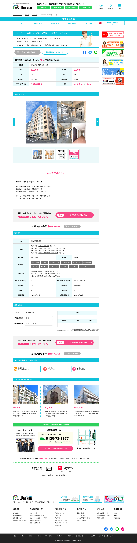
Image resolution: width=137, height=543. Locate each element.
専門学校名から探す (18, 515)
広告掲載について (82, 536)
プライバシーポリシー (47, 536)
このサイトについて (34, 536)
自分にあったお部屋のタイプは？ (38, 518)
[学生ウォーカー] (22, 7)
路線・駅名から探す (18, 518)
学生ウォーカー (22, 497)
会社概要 (92, 536)
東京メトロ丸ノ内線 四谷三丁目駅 (48, 248)
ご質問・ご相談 (100, 518)
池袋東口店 (117, 518)
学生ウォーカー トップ (17, 15)
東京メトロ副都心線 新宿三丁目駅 (48, 253)
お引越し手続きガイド (35, 520)
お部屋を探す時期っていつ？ (37, 515)
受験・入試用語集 (81, 520)
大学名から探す (16, 513)
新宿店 (116, 515)
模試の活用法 (80, 513)
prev (14, 122)
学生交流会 (57, 518)
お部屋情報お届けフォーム (103, 515)
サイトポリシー (61, 536)
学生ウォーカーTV (59, 513)
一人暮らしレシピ (59, 525)
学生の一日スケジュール (61, 520)
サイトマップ (119, 536)
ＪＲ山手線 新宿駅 (36, 65)
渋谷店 (116, 513)
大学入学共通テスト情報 (83, 518)
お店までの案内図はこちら (86, 448)
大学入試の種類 (81, 515)
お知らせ (100, 536)
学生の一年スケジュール (61, 523)
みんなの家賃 (33, 513)
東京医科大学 (34, 15)
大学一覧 (27, 15)
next (97, 122)
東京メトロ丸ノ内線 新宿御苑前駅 (48, 250)
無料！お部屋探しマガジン (103, 513)
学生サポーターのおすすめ (19, 520)
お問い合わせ (109, 536)
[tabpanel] (56, 122)
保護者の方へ (71, 536)
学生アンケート (58, 515)
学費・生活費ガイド (35, 523)
